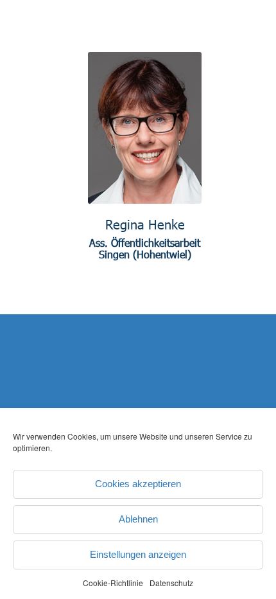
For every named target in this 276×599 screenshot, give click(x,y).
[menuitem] (242, 59)
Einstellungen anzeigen (138, 554)
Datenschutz (171, 582)
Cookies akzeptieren (138, 483)
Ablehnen (138, 519)
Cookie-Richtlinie (113, 582)
